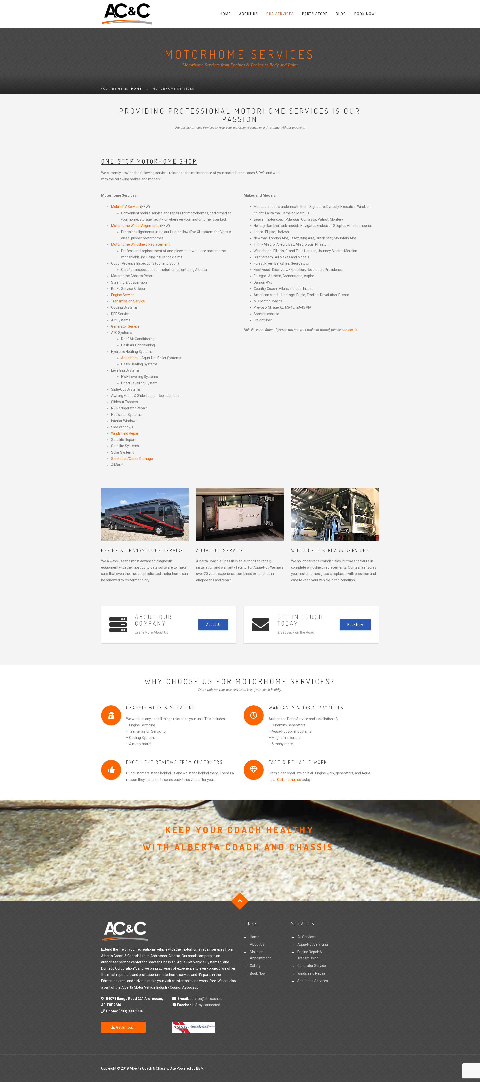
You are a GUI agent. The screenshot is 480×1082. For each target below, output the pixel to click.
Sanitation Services (313, 981)
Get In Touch (126, 1027)
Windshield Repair (125, 433)
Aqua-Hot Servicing (313, 944)
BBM (200, 1068)
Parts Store (315, 14)
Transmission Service (128, 301)
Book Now (364, 14)
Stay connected (198, 1005)
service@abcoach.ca (206, 999)
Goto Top (240, 901)
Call (280, 780)
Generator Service (125, 326)
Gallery (255, 966)
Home (225, 14)
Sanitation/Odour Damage (132, 459)
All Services (307, 937)
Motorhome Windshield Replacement (140, 244)
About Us (248, 14)
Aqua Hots (129, 358)
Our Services (280, 14)
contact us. (350, 330)
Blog (341, 14)
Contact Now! (240, 870)
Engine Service (122, 295)
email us (294, 780)
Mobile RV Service (125, 207)
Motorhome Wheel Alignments (135, 226)
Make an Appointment (260, 955)
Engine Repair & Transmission (310, 955)
